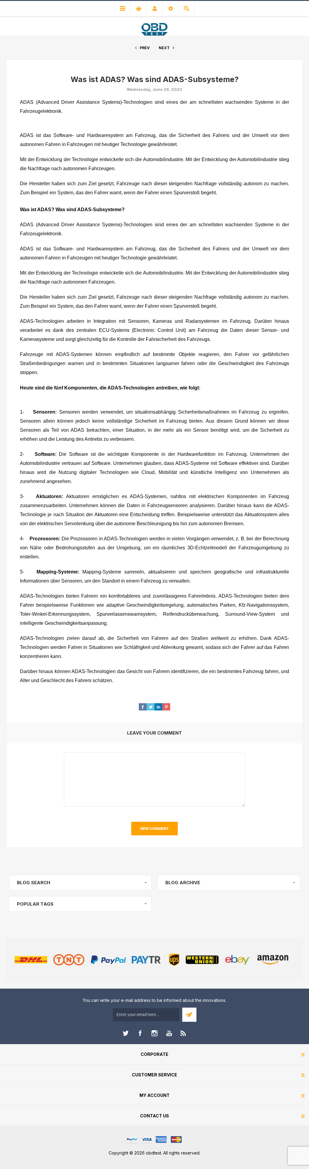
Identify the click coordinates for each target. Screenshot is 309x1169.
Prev (145, 48)
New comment (154, 828)
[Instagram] (154, 1033)
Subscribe (189, 1015)
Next (164, 48)
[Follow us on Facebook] (140, 1033)
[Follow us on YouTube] (169, 1033)
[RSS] (183, 1033)
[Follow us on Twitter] (125, 1033)
